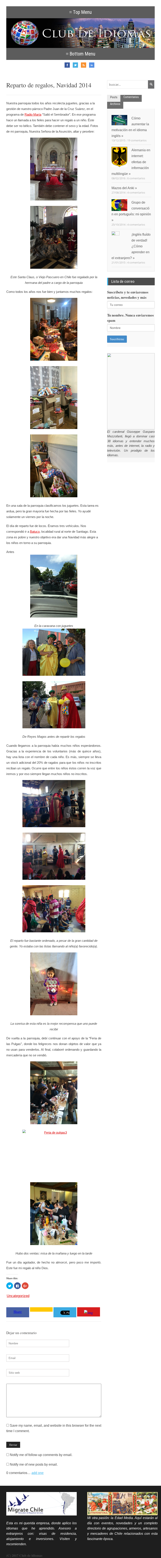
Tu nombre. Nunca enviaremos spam (130, 318)
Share (17, 1311)
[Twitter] (76, 66)
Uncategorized (18, 1296)
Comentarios (131, 97)
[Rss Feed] (84, 66)
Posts (113, 97)
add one (37, 1473)
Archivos (115, 104)
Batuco (35, 531)
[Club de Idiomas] (80, 33)
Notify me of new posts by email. (34, 1464)
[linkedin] (92, 66)
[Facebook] (68, 66)
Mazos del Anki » (124, 188)
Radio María (33, 114)
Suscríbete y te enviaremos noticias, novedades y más (127, 294)
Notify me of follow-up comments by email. (41, 1455)
